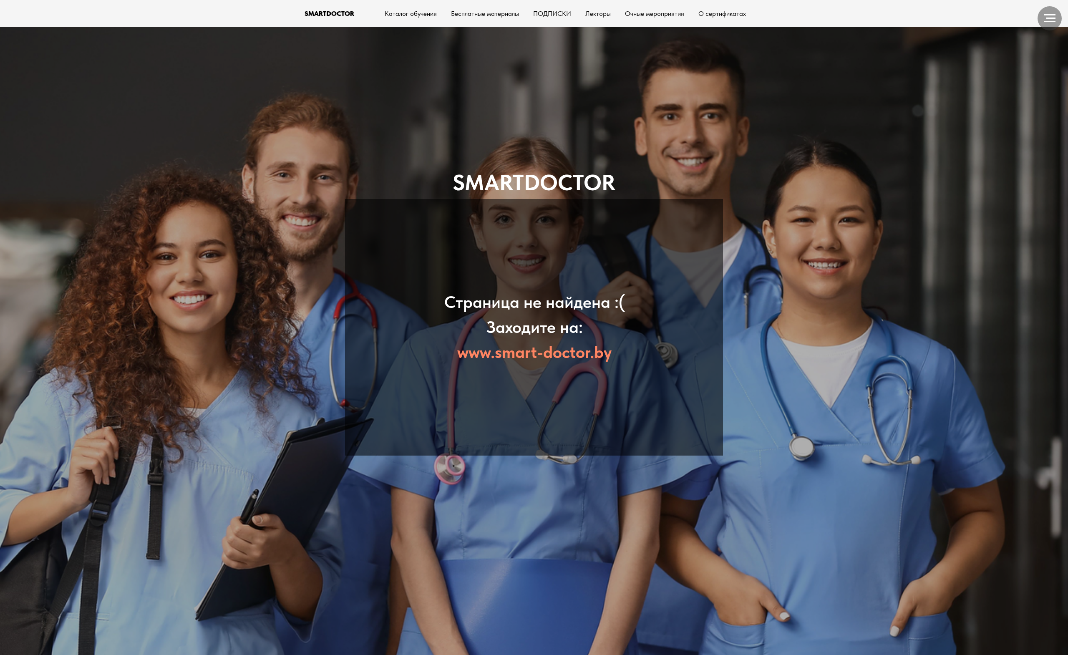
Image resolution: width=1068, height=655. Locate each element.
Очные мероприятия (654, 14)
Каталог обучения (411, 14)
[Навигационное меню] (1049, 18)
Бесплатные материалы (485, 14)
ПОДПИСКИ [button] (552, 14)
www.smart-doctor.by (534, 352)
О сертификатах (722, 14)
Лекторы (598, 14)
